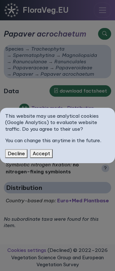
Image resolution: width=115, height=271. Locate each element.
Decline (16, 153)
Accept (41, 153)
